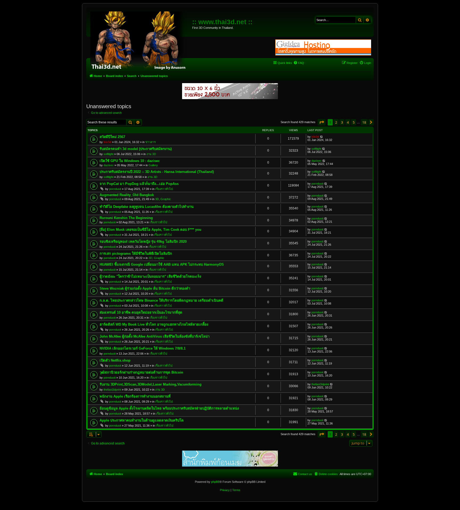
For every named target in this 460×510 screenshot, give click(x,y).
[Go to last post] (321, 136)
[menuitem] (298, 63)
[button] (322, 122)
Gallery (153, 165)
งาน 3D (151, 154)
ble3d (107, 142)
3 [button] (342, 122)
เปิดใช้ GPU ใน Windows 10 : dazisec (130, 161)
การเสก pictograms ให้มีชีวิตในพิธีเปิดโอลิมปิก (136, 254)
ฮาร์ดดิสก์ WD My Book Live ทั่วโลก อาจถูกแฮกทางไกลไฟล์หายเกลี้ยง (154, 324)
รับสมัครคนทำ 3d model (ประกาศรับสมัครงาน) (136, 149)
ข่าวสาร (150, 142)
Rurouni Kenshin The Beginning (126, 218)
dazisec (109, 165)
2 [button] (336, 122)
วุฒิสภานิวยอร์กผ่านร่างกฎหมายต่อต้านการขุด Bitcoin (141, 372)
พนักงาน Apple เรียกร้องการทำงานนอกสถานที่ (135, 396)
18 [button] (364, 122)
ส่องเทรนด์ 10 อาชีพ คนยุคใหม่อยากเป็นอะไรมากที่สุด (141, 312)
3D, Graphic (163, 199)
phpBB (215, 481)
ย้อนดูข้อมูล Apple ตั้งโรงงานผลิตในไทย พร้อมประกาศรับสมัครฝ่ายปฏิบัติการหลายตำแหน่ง (169, 408)
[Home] (140, 40)
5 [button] (354, 122)
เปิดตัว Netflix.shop (115, 360)
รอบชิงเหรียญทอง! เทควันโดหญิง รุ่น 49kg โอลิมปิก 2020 (143, 242)
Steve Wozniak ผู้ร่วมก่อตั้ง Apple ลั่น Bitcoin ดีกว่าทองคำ (145, 288)
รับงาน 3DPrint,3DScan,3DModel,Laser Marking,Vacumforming (151, 384)
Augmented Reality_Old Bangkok (127, 195)
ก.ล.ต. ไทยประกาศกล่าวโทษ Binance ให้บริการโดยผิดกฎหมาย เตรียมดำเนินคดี (161, 300)
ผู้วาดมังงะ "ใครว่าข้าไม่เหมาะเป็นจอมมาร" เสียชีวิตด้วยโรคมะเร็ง (150, 276)
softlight (108, 154)
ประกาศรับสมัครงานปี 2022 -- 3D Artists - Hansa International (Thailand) (157, 172)
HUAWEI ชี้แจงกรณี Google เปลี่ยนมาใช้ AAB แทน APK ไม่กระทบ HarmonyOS (162, 264)
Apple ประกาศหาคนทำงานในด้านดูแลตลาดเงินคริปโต (142, 420)
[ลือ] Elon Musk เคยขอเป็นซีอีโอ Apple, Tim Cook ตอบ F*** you (150, 230)
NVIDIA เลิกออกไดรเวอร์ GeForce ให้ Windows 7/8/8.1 (143, 348)
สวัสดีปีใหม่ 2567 (112, 137)
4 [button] (348, 122)
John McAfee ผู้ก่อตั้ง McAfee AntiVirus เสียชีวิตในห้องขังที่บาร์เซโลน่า (155, 336)
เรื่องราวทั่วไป (164, 189)
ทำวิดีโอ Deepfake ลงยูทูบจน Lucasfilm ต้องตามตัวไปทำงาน (147, 207)
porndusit (115, 189)
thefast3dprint (112, 389)
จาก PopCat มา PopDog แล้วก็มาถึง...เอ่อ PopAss (139, 184)
